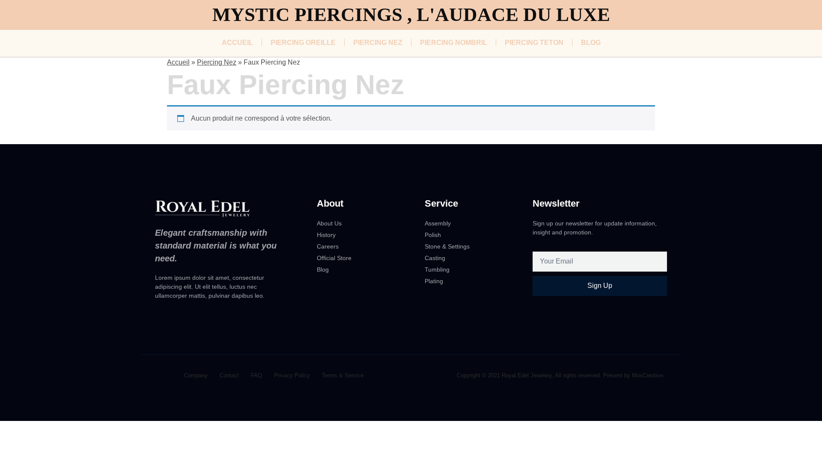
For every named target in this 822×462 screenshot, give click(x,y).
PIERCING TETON (534, 42)
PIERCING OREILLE (303, 42)
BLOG (591, 42)
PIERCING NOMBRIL (453, 42)
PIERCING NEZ (377, 42)
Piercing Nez (216, 62)
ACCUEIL (237, 42)
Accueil (178, 62)
